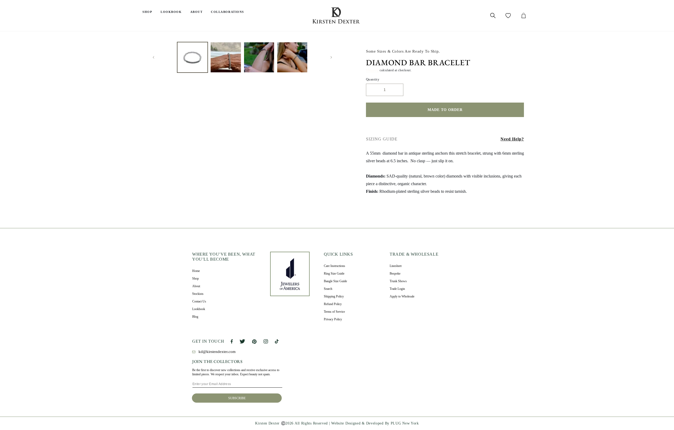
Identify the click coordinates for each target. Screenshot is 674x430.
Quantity (372, 79)
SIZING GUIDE (382, 139)
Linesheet (396, 266)
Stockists (198, 294)
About (196, 11)
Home (196, 271)
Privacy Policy (333, 319)
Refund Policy (333, 304)
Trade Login (397, 289)
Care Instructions (334, 266)
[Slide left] (153, 57)
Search (328, 289)
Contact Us (199, 301)
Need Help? (512, 139)
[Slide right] (331, 57)
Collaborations (227, 11)
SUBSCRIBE (237, 398)
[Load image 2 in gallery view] (225, 57)
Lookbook (171, 11)
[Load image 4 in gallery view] (292, 57)
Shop (147, 11)
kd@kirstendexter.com (217, 352)
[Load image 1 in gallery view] (192, 57)
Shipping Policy (334, 296)
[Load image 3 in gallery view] (259, 57)
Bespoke (395, 273)
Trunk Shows (398, 281)
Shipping (372, 70)
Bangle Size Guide (335, 281)
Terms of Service (334, 311)
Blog (195, 316)
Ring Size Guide (334, 273)
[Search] (493, 15)
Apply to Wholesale (402, 296)
